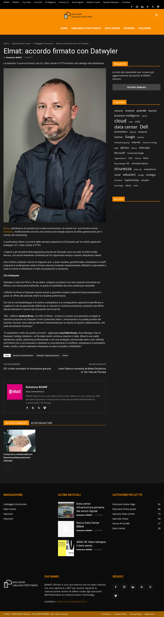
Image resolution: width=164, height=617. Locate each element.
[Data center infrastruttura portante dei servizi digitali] (66, 510)
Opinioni (129, 28)
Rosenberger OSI (121, 163)
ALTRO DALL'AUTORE (41, 423)
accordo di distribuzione (23, 355)
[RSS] (147, 6)
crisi (137, 121)
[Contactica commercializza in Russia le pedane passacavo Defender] (19, 441)
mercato (144, 147)
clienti (144, 115)
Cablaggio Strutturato (86, 28)
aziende (141, 110)
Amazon (118, 110)
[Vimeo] (158, 6)
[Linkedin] (142, 6)
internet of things (150, 142)
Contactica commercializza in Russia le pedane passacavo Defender (18, 457)
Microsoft (119, 152)
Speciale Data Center (21, 43)
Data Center (112, 28)
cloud (120, 121)
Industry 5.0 (64, 2)
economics (120, 131)
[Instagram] (137, 6)
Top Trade (26, 2)
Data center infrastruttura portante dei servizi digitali (90, 507)
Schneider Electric (140, 163)
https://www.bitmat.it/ (35, 391)
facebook (142, 131)
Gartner (118, 137)
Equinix (133, 132)
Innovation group (121, 142)
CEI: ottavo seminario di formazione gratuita (27, 368)
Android (129, 110)
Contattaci (126, 2)
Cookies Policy (120, 614)
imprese (140, 137)
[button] (156, 15)
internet (136, 142)
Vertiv (135, 185)
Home (64, 28)
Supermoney (132, 180)
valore (128, 185)
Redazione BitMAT (14, 57)
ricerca (138, 158)
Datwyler (8, 231)
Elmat (7, 228)
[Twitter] (152, 6)
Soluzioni (144, 28)
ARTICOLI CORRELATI (16, 423)
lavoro (134, 148)
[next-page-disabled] (11, 467)
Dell (144, 126)
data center (126, 126)
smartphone (150, 169)
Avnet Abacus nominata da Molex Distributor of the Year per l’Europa (82, 370)
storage (141, 175)
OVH (130, 158)
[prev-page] (6, 467)
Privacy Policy (136, 614)
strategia (151, 174)
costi (131, 121)
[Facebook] (131, 6)
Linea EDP (38, 2)
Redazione (149, 614)
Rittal (145, 158)
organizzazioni (120, 158)
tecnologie (118, 185)
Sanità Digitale (78, 2)
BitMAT (6, 2)
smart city (138, 169)
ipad (116, 148)
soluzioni (129, 174)
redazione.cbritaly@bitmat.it (72, 601)
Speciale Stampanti (111, 2)
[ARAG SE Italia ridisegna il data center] (66, 548)
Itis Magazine (50, 2)
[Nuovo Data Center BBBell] (66, 529)
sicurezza (122, 168)
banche (152, 110)
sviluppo (145, 180)
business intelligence (126, 115)
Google (130, 137)
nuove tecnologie (135, 153)
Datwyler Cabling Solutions (48, 355)
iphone (124, 147)
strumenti (118, 180)
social (117, 174)
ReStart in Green (93, 2)
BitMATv (15, 2)
